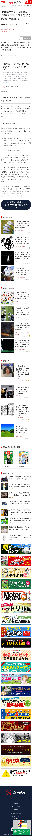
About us (16, 801)
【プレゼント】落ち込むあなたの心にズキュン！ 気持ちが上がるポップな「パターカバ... (19, 521)
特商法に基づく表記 (16, 813)
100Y (9, 29)
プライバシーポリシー (16, 806)
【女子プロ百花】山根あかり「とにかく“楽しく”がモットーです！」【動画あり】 (19, 529)
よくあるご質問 (16, 816)
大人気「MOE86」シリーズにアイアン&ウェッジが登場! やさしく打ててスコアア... (19, 512)
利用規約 (16, 803)
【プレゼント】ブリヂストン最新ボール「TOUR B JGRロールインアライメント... (19, 503)
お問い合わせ (16, 819)
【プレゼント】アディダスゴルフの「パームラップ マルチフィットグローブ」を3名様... (19, 538)
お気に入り (27, 38)
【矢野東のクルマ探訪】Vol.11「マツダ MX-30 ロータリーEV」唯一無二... (19, 478)
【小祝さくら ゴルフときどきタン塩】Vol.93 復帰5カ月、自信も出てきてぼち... (19, 486)
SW (15, 29)
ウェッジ (19, 29)
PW (13, 29)
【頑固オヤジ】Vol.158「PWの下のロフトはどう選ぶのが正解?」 (16, 15)
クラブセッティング (5, 31)
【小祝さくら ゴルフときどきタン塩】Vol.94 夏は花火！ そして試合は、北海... (19, 495)
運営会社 (16, 809)
